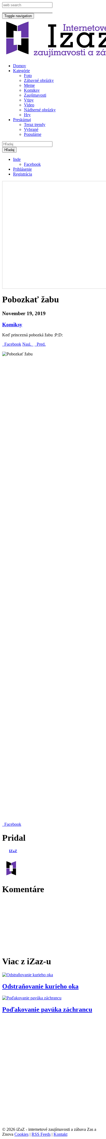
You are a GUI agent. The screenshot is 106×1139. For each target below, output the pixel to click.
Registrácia (22, 174)
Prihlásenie (22, 169)
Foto (28, 75)
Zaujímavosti (35, 95)
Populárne (32, 134)
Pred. (40, 344)
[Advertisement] (53, 234)
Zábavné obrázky (39, 80)
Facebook (32, 164)
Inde (17, 159)
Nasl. (27, 344)
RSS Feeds (41, 1134)
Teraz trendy (34, 124)
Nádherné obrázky (40, 110)
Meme (29, 85)
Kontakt (60, 1134)
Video (29, 105)
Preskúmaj (22, 119)
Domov (19, 65)
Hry (27, 114)
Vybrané (31, 129)
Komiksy (32, 90)
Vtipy (29, 100)
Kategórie (21, 70)
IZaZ (13, 851)
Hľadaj (9, 150)
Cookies (21, 1134)
